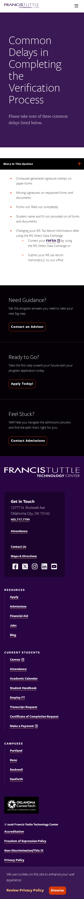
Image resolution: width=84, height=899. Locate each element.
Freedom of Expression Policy (25, 841)
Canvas (15, 659)
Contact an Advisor (27, 326)
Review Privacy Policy (25, 890)
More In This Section (23, 166)
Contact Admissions (28, 440)
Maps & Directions (24, 556)
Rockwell (16, 769)
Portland (16, 750)
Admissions (18, 606)
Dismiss (57, 890)
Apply (14, 597)
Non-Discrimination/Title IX (24, 850)
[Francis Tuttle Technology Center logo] (21, 6)
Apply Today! (22, 383)
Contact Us (18, 546)
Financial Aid (19, 616)
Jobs (13, 625)
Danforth (16, 779)
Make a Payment (22, 726)
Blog (13, 635)
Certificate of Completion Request (34, 716)
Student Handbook (23, 688)
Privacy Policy (14, 860)
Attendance (18, 669)
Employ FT (17, 697)
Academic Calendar (24, 678)
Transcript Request (23, 707)
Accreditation (14, 831)
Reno (13, 760)
